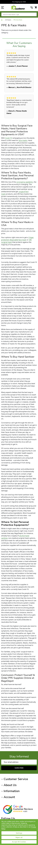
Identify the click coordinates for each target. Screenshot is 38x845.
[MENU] (2, 7)
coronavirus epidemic (24, 182)
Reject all (19, 837)
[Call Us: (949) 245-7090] (31, 7)
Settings (19, 833)
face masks (23, 140)
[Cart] (36, 7)
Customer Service (16, 779)
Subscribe (19, 768)
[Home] (2, 20)
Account (9, 797)
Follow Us (8, 818)
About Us (10, 785)
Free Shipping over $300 (19, 2)
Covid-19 (8, 138)
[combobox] (19, 14)
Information (12, 791)
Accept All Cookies (19, 842)
